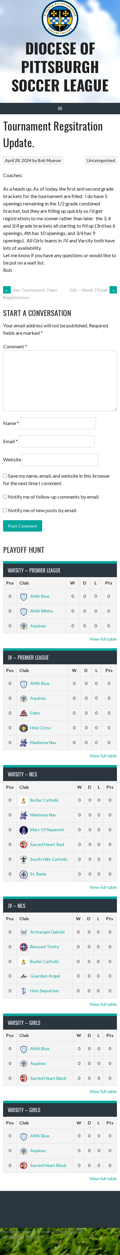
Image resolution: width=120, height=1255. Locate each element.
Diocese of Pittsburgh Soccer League (60, 66)
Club (24, 582)
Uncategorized (101, 160)
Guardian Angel (45, 975)
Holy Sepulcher (44, 990)
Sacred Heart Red (47, 844)
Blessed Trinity (44, 946)
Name (11, 423)
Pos (10, 582)
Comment (15, 346)
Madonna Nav (43, 742)
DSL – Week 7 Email (92, 290)
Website (12, 459)
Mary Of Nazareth (47, 829)
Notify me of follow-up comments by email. (53, 497)
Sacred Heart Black (48, 1078)
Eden (35, 712)
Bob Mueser (49, 160)
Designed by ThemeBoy (23, 1237)
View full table (103, 639)
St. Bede (38, 873)
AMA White (41, 610)
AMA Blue (40, 596)
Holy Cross (40, 727)
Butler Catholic (44, 800)
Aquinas (38, 625)
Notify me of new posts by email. (42, 510)
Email (10, 441)
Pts (108, 582)
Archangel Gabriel (47, 931)
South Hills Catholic (49, 859)
